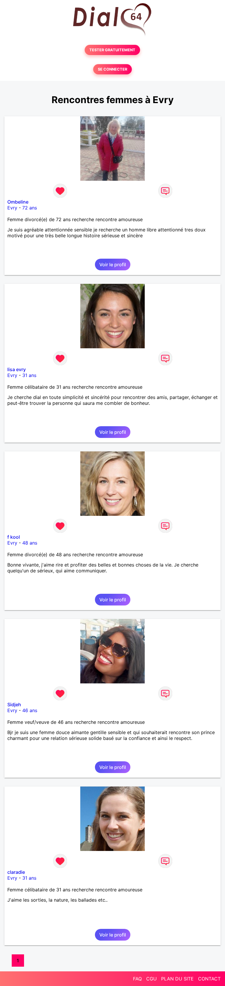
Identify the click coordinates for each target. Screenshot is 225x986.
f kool (13, 537)
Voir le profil (112, 264)
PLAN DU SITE (177, 979)
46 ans (29, 710)
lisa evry (16, 369)
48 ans (29, 543)
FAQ (137, 979)
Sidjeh (14, 704)
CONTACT (209, 979)
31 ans (29, 375)
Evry (12, 208)
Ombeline (17, 202)
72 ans (29, 208)
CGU (151, 979)
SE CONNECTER (112, 69)
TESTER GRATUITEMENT (112, 50)
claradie (16, 872)
